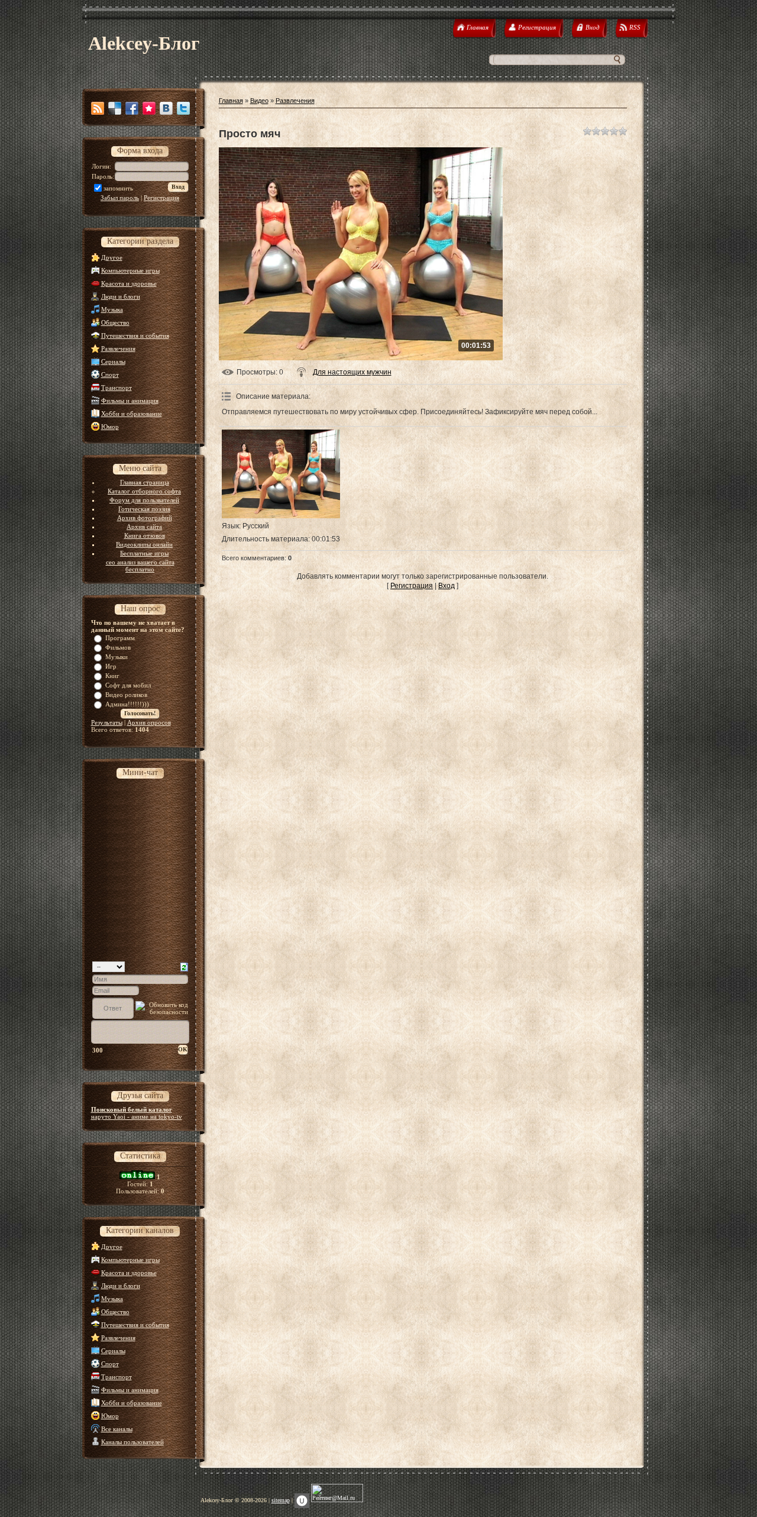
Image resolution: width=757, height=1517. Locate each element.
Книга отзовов (144, 535)
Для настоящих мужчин (352, 372)
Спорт (110, 374)
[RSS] (97, 108)
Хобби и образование (131, 413)
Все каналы (116, 1428)
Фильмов (118, 647)
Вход (446, 586)
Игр (111, 666)
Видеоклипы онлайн (144, 544)
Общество (115, 322)
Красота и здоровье (129, 283)
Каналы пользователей (132, 1441)
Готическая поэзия (144, 508)
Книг (112, 675)
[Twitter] (183, 108)
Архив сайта (144, 526)
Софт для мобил (128, 685)
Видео (259, 100)
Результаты (106, 722)
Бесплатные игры (144, 553)
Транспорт (116, 387)
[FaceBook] (131, 108)
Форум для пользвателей (144, 499)
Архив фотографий (144, 517)
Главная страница (144, 482)
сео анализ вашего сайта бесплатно (140, 566)
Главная (231, 100)
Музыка (112, 309)
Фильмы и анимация (129, 400)
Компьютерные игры (130, 270)
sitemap (280, 1500)
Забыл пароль (120, 197)
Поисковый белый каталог (131, 1109)
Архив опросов (149, 722)
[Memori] (149, 108)
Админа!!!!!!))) (127, 704)
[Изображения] (281, 474)
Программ (120, 637)
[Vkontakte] (166, 108)
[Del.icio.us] (114, 108)
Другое (111, 257)
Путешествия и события (135, 335)
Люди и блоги (120, 296)
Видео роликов (126, 694)
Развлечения (118, 348)
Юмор (110, 426)
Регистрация (161, 197)
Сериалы (113, 361)
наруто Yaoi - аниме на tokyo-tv (136, 1116)
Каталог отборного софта (144, 491)
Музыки (116, 656)
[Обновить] (184, 966)
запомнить (118, 188)
